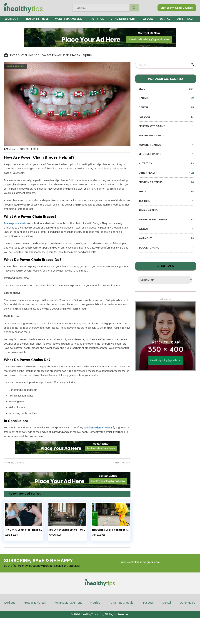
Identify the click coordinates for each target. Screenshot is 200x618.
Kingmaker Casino (166, 135)
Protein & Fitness (37, 18)
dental (165, 18)
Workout (11, 18)
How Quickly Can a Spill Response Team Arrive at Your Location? (111, 530)
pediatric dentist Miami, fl (99, 427)
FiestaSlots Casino (166, 126)
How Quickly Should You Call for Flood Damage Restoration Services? (67, 530)
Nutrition (97, 18)
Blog (166, 88)
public (166, 191)
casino (166, 97)
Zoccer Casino (166, 247)
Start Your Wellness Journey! (177, 7)
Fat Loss (147, 18)
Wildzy (166, 228)
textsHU (166, 200)
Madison (10, 149)
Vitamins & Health (123, 18)
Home (13, 55)
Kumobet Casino (166, 144)
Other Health (186, 18)
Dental (166, 602)
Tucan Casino (166, 210)
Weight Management (69, 18)
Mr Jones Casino (166, 153)
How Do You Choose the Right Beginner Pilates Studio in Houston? (23, 530)
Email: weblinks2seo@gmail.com (139, 562)
